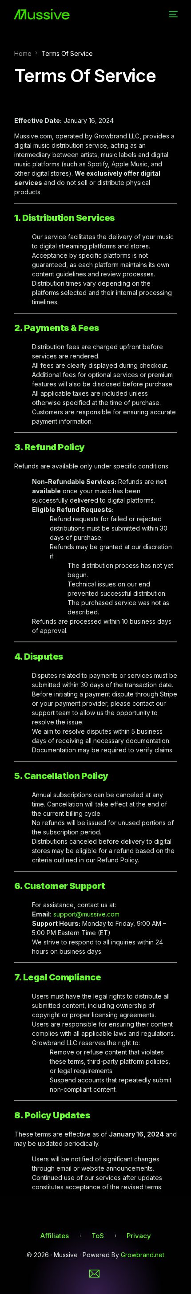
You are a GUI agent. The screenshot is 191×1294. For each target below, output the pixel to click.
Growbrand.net (142, 1255)
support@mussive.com (86, 914)
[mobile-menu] (172, 14)
